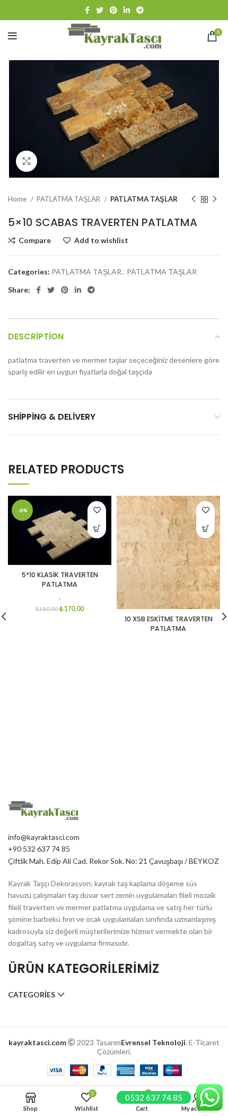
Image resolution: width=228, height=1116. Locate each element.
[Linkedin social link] (126, 10)
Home (18, 199)
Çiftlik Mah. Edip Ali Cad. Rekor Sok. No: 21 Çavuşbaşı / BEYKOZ (113, 860)
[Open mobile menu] (12, 36)
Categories (31, 994)
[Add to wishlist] (96, 510)
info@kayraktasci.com (44, 837)
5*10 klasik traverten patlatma (60, 579)
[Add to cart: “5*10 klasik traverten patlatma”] (96, 529)
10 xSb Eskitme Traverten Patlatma (169, 623)
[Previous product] (193, 199)
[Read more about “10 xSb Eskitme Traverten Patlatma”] (205, 529)
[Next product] (214, 199)
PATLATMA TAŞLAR (69, 199)
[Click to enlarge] (26, 161)
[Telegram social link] (140, 10)
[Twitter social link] (100, 10)
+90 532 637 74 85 (39, 848)
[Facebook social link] (87, 10)
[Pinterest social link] (113, 10)
